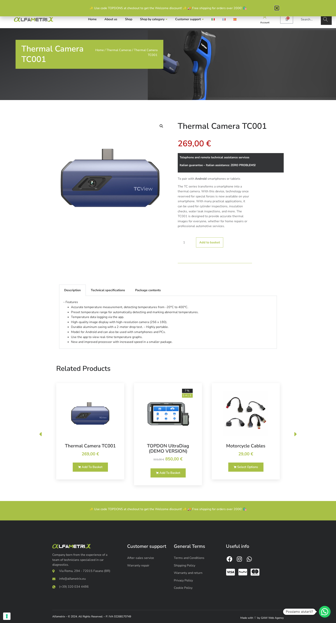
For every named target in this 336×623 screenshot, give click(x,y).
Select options (247, 467)
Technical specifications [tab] (108, 290)
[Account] (264, 17)
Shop (128, 19)
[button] (161, 126)
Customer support (188, 19)
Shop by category (152, 19)
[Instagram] (239, 559)
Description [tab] (72, 290)
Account (265, 22)
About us (110, 19)
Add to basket (209, 242)
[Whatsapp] (249, 559)
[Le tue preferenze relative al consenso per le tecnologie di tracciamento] (6, 616)
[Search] (326, 19)
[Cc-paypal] (243, 572)
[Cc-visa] (230, 572)
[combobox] (309, 19)
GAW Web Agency (272, 618)
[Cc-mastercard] (255, 572)
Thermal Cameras (118, 50)
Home (92, 19)
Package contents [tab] (148, 290)
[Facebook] (229, 559)
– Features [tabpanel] (131, 322)
